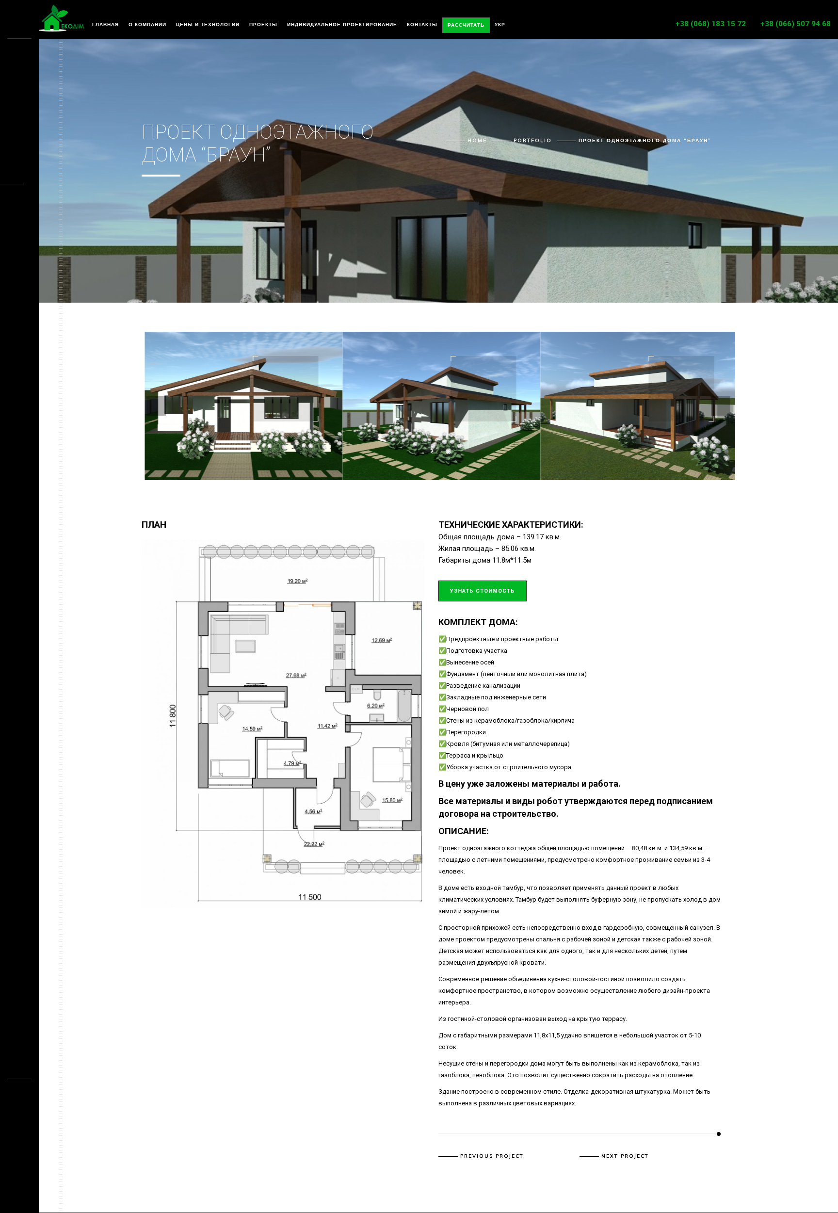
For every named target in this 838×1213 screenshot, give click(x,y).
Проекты (263, 24)
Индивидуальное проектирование (342, 24)
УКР (500, 24)
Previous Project (492, 1156)
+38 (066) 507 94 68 (795, 23)
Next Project (625, 1156)
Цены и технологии (208, 24)
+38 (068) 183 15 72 (711, 23)
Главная (105, 24)
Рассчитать (466, 25)
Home (477, 140)
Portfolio (533, 140)
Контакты (422, 24)
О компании (147, 24)
